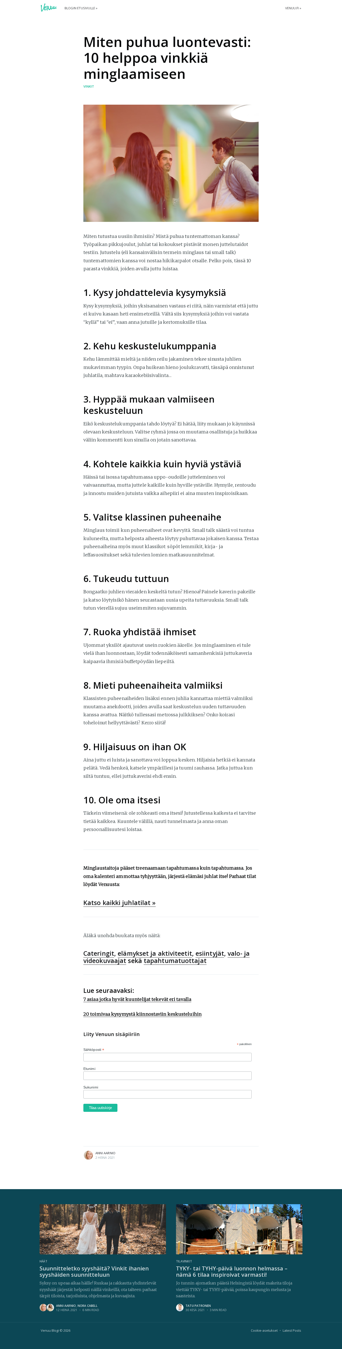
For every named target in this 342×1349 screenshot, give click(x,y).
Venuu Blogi (50, 1330)
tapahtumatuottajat (175, 960)
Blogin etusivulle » (81, 8)
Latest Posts (292, 1330)
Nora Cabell (87, 1306)
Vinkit (88, 86)
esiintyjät (210, 953)
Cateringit (98, 953)
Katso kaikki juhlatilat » (119, 902)
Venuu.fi (292, 8)
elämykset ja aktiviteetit (155, 953)
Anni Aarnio (105, 1153)
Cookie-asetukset (264, 1330)
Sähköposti (93, 1049)
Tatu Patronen (198, 1306)
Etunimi (89, 1069)
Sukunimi (90, 1087)
